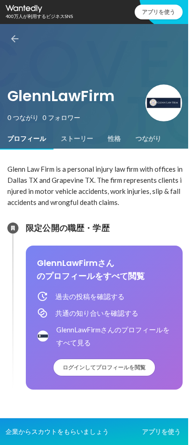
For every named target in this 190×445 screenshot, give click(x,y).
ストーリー (77, 138)
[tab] (26, 138)
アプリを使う (158, 12)
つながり (148, 138)
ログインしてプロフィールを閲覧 (104, 367)
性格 (114, 138)
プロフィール (26, 138)
